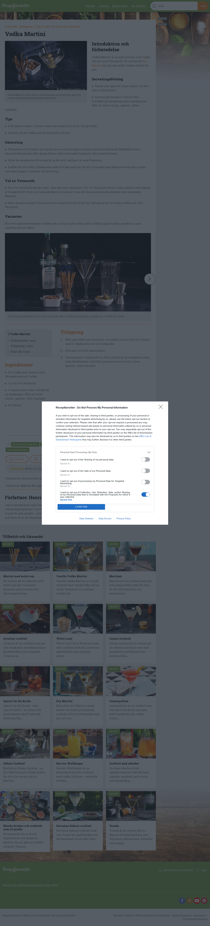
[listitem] (105, 452)
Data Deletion (86, 518)
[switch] (145, 459)
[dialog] (105, 463)
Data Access (105, 518)
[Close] (162, 408)
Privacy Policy (123, 518)
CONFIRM (81, 507)
